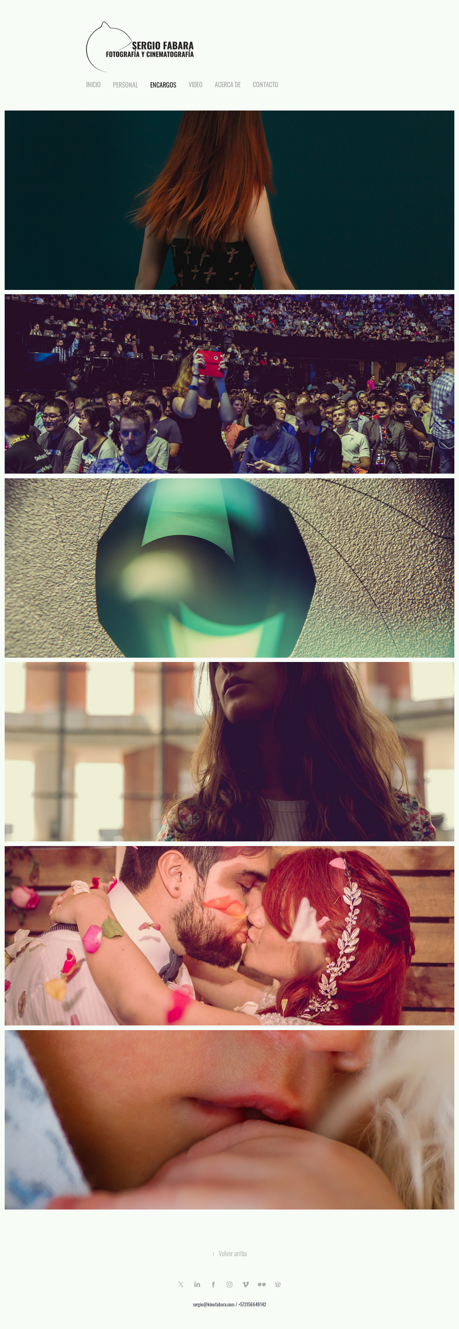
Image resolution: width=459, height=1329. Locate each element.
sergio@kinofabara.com (214, 1304)
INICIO (93, 84)
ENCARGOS (163, 84)
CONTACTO (265, 84)
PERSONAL (125, 84)
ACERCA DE (228, 84)
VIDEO (196, 84)
